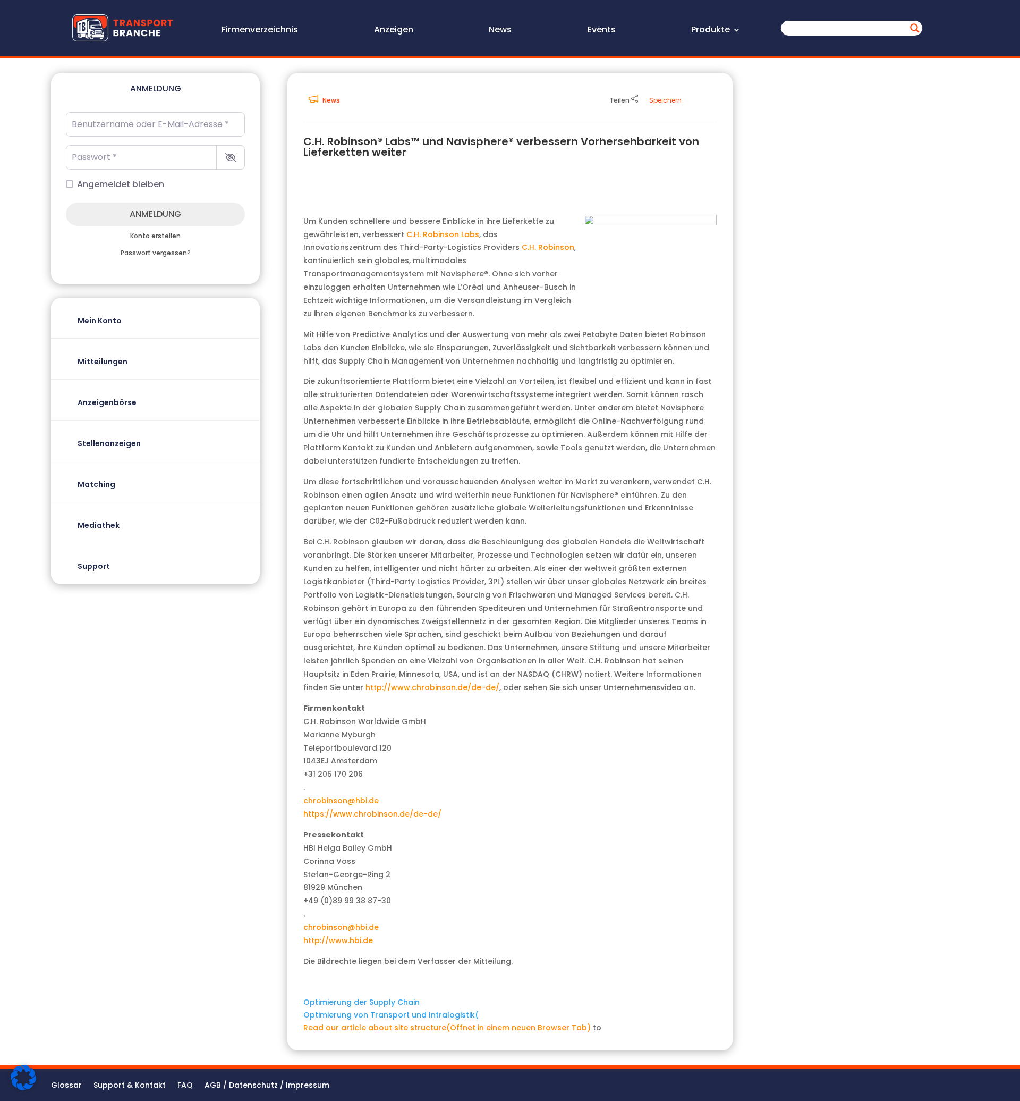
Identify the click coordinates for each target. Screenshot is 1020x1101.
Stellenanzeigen (109, 443)
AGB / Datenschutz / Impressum (267, 1085)
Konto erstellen (155, 236)
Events (602, 31)
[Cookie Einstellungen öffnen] (23, 1087)
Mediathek (99, 525)
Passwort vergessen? (156, 253)
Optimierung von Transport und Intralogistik (391, 1015)
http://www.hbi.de (338, 940)
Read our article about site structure (447, 1027)
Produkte (710, 31)
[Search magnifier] (914, 28)
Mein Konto (100, 320)
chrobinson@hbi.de (341, 800)
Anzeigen (393, 31)
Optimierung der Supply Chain (361, 1002)
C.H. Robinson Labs (442, 234)
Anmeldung (155, 214)
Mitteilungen (103, 361)
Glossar (66, 1085)
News (500, 31)
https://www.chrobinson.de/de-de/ (372, 814)
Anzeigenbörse (107, 402)
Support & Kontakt (130, 1085)
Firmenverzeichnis (260, 31)
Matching (96, 484)
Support (94, 566)
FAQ (185, 1085)
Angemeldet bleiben (120, 184)
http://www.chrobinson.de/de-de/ (432, 687)
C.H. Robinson (548, 247)
